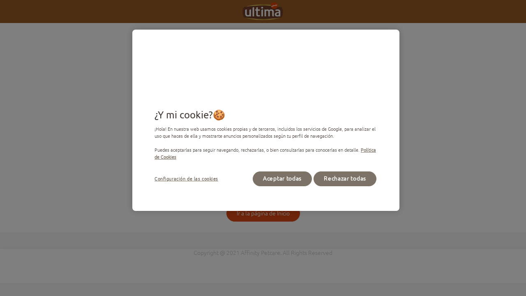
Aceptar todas (282, 178)
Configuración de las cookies (186, 178)
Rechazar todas (345, 178)
